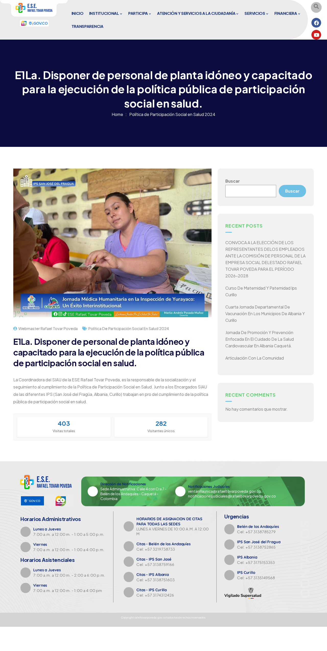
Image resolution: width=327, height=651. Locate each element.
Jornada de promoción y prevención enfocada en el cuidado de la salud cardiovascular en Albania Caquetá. (259, 339)
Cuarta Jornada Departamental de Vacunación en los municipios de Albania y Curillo (265, 313)
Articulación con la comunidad (254, 358)
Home (117, 114)
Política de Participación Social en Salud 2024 (172, 114)
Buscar (232, 181)
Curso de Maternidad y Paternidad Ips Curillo (261, 291)
